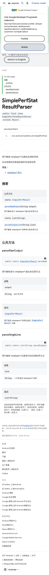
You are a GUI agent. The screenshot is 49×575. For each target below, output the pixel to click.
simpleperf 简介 (14, 172)
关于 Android (7, 556)
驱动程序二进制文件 (10, 469)
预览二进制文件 (8, 461)
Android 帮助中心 (9, 521)
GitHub (5, 473)
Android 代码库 (8, 448)
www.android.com (10, 533)
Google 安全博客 (9, 497)
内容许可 (27, 426)
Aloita (24, 47)
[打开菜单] (4, 3)
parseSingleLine (13, 225)
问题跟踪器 (6, 546)
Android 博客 (7, 493)
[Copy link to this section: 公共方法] (17, 242)
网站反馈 (19, 560)
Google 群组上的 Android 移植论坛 (16, 510)
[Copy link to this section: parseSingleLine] (23, 335)
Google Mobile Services (12, 537)
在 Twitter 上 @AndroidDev (13, 488)
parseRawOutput (12, 206)
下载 (4, 456)
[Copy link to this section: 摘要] (11, 184)
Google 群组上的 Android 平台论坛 (16, 501)
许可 (34, 556)
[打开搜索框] (22, 3)
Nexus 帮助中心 (8, 529)
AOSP (4, 70)
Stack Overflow (8, 542)
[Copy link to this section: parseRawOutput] (25, 250)
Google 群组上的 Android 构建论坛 (16, 505)
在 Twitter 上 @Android (11, 484)
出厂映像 (5, 465)
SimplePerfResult (21, 200)
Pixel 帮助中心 (7, 525)
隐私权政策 (8, 560)
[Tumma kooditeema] (45, 258)
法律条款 (25, 556)
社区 (17, 556)
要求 (4, 452)
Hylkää (24, 38)
